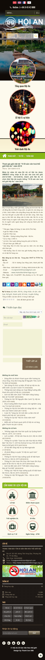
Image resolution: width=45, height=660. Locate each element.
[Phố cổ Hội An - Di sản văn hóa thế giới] (22, 23)
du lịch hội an (18, 608)
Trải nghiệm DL (12, 518)
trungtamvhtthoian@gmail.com (24, 270)
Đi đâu (32, 518)
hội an (7, 608)
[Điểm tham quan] (32, 497)
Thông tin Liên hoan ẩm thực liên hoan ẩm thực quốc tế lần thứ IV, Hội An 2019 (21, 462)
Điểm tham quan (32, 503)
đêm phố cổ (28, 612)
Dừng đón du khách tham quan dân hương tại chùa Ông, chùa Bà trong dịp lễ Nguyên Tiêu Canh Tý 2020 (21, 380)
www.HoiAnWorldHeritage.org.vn (24, 272)
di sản (18, 620)
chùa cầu (7, 616)
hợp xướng (17, 616)
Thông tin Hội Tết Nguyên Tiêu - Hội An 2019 (21, 475)
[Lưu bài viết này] (41, 284)
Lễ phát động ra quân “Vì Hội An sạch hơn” (20, 452)
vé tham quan (28, 608)
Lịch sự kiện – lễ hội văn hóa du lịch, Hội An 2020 (23, 436)
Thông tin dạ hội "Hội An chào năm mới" (20, 417)
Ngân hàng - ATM (32, 534)
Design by (24, 650)
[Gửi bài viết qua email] (33, 284)
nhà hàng (7, 620)
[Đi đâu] (32, 512)
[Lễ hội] (12, 497)
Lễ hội (12, 503)
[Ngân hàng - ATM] (32, 528)
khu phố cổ (7, 612)
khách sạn (28, 616)
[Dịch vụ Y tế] (12, 528)
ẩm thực (28, 620)
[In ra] (37, 284)
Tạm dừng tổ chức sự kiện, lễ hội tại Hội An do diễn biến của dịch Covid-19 (21, 386)
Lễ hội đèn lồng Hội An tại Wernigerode (19, 447)
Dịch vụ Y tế (12, 534)
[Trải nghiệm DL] (12, 512)
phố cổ (18, 612)
